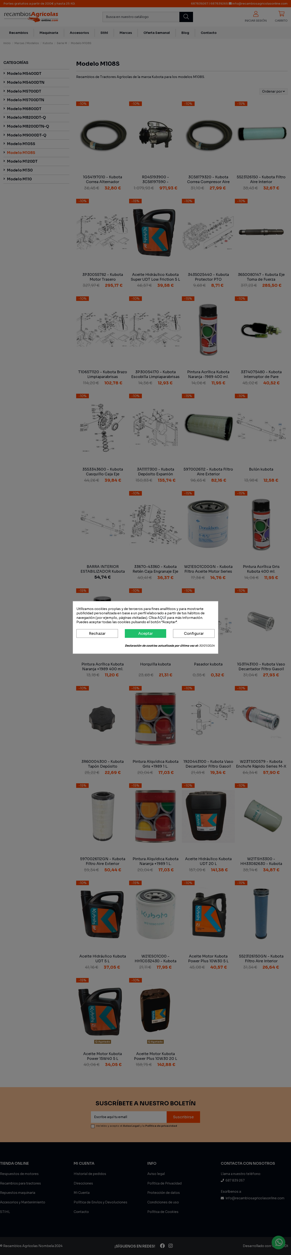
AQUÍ (161, 618)
